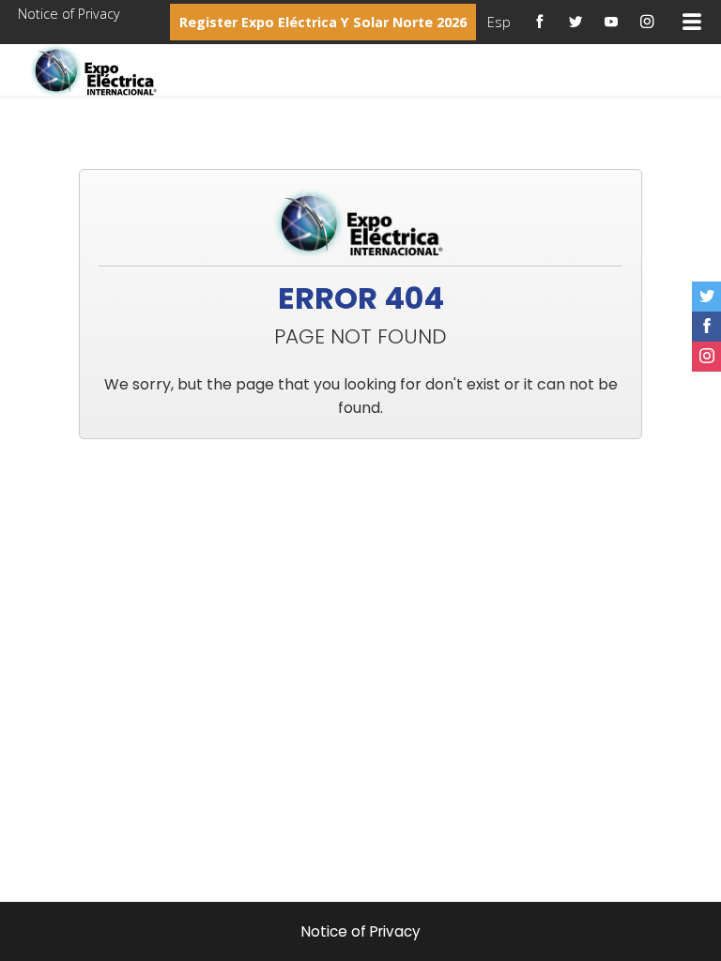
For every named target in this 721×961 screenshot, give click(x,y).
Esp (499, 22)
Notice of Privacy (69, 14)
